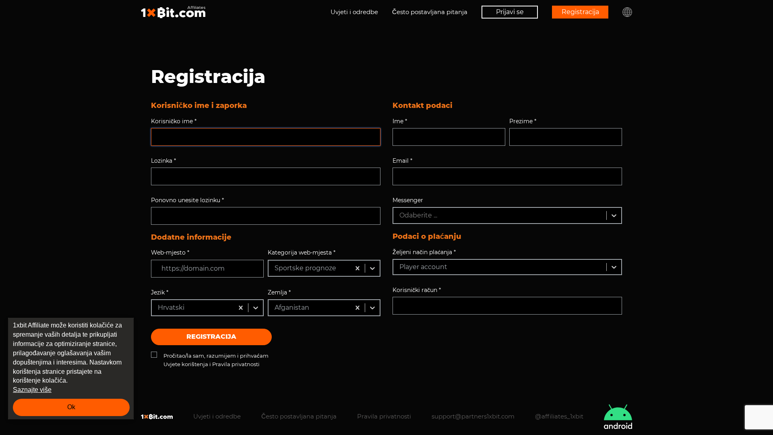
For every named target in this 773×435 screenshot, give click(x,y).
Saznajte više (32, 389)
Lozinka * (163, 160)
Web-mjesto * (170, 252)
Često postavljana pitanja (429, 12)
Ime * (400, 121)
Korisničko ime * (173, 121)
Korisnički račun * (417, 290)
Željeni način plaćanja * (424, 252)
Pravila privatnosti (384, 416)
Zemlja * (279, 292)
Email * (402, 160)
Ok (71, 407)
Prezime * (522, 121)
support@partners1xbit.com (473, 416)
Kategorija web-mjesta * (301, 252)
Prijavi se (510, 12)
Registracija (580, 12)
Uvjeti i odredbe (354, 12)
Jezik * (159, 292)
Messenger (408, 200)
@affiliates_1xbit (559, 416)
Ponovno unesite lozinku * (187, 200)
